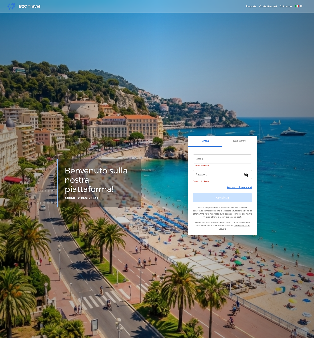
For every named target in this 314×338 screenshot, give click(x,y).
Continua (222, 197)
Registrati (239, 141)
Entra (205, 141)
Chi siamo (286, 6)
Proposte (251, 6)
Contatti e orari (268, 6)
